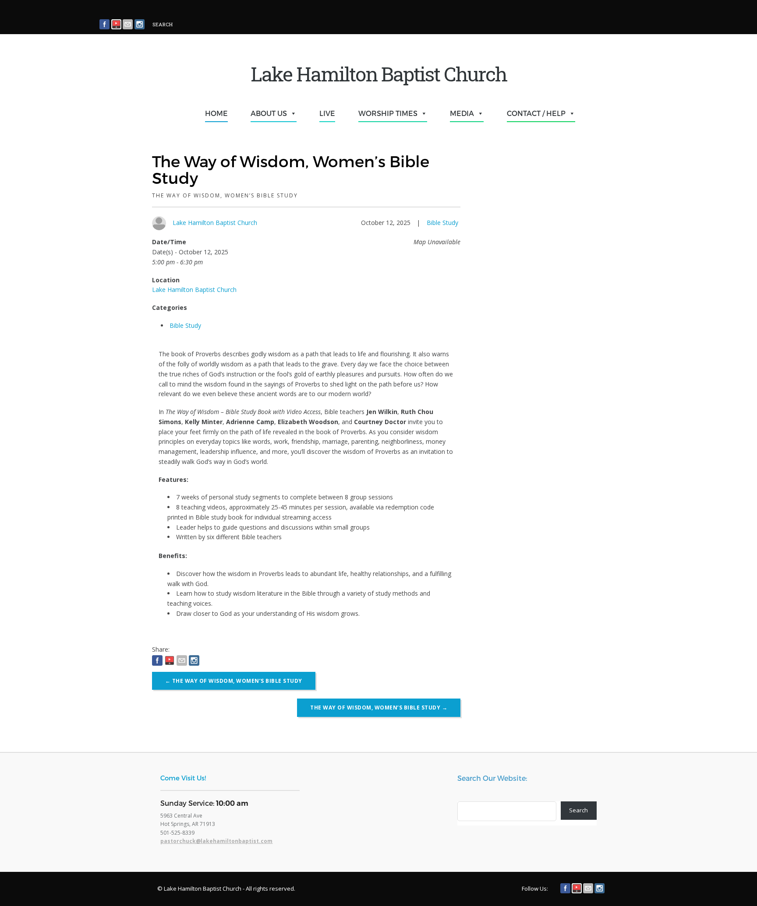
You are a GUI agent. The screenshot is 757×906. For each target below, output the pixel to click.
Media (462, 113)
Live (327, 113)
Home (216, 113)
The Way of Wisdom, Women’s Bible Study (233, 681)
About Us (269, 113)
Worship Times (387, 113)
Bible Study (442, 222)
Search (578, 810)
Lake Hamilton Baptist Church (215, 222)
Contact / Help (536, 113)
